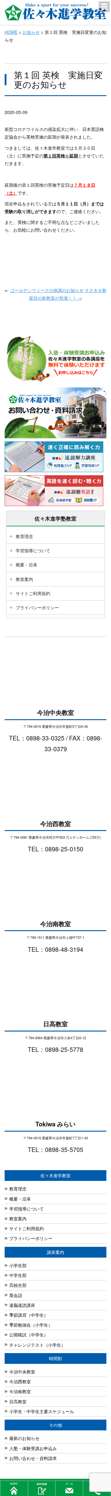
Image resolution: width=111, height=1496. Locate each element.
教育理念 (24, 536)
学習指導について (33, 550)
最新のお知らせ (24, 1438)
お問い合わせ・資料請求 (33, 1458)
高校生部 (18, 1285)
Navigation (104, 7)
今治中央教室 (22, 1371)
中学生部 (18, 1275)
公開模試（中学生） (28, 1335)
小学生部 (18, 1265)
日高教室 (18, 1401)
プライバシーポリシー (37, 607)
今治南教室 (20, 1391)
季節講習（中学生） (28, 1315)
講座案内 (55, 1252)
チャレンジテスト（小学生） (37, 1345)
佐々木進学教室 (55, 1175)
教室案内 (24, 579)
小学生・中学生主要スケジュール (41, 1411)
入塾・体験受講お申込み (33, 1448)
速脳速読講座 (22, 1305)
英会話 (15, 1295)
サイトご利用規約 (33, 593)
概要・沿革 (26, 565)
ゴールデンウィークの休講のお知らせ (47, 290)
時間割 (55, 1358)
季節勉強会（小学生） (30, 1325)
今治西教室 (20, 1381)
